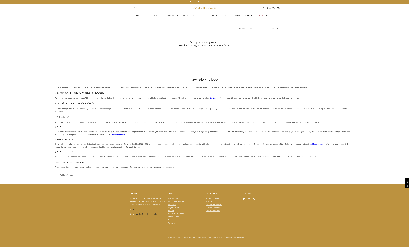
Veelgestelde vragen (213, 210)
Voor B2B (171, 220)
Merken (237, 15)
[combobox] (141, 8)
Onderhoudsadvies (212, 198)
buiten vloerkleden (119, 135)
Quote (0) (407, 183)
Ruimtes (185, 15)
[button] (278, 8)
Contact (270, 15)
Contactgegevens (239, 237)
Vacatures (171, 223)
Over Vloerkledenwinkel (176, 201)
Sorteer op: (242, 28)
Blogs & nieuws (173, 208)
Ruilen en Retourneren (213, 208)
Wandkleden (172, 15)
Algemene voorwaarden (215, 237)
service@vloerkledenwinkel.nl (148, 214)
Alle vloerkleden (143, 15)
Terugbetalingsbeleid (189, 237)
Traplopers (159, 15)
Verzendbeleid (228, 237)
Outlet (260, 15)
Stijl (205, 15)
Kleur (195, 15)
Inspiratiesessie (173, 217)
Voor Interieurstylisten (176, 214)
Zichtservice (214, 98)
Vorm (227, 15)
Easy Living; (64, 172)
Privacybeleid (202, 237)
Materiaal (216, 15)
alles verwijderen (220, 45)
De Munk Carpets (316, 144)
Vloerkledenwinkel (174, 237)
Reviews (171, 210)
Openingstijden (173, 198)
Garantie (209, 201)
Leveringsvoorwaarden (214, 204)
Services (248, 15)
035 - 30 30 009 (139, 209)
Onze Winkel (172, 204)
